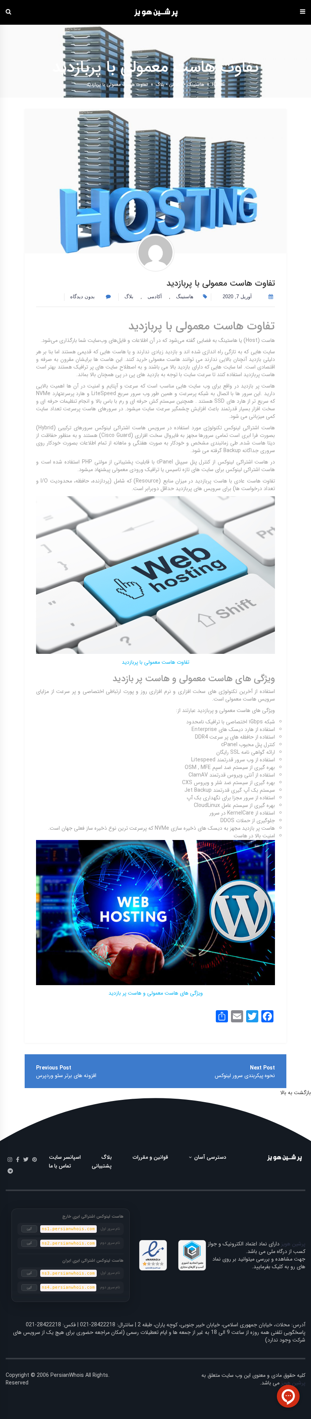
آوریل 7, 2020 (237, 296)
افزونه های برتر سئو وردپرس (66, 1075)
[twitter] (25, 1160)
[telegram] (10, 1171)
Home (218, 84)
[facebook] (17, 1160)
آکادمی (175, 84)
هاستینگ (195, 84)
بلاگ (160, 84)
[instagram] (10, 1160)
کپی (29, 1228)
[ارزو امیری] (155, 253)
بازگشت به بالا (295, 1092)
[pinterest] (34, 1160)
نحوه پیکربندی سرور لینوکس (245, 1075)
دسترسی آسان (209, 1157)
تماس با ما (60, 1166)
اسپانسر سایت (65, 1157)
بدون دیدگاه (83, 296)
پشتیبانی (102, 1166)
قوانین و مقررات (150, 1157)
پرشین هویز (293, 1244)
